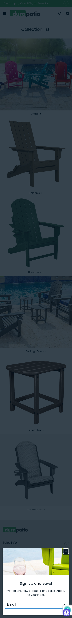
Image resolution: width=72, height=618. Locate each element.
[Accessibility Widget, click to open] (66, 612)
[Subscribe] (64, 604)
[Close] (65, 551)
